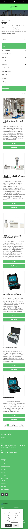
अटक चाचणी (4, 78)
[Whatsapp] (2, 494)
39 (20, 425)
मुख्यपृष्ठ (2, 508)
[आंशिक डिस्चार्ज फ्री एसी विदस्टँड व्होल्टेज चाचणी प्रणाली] (14, 163)
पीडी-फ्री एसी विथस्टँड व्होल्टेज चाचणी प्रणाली (13, 122)
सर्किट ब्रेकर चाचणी (6, 82)
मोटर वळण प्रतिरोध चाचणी (10, 348)
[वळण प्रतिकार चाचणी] (14, 385)
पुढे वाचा (14, 143)
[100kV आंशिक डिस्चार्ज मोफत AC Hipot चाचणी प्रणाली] (14, 223)
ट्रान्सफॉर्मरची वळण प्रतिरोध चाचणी (12, 294)
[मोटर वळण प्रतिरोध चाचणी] (14, 335)
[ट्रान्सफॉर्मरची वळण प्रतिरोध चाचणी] (14, 282)
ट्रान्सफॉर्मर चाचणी (6, 50)
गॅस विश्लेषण (4, 64)
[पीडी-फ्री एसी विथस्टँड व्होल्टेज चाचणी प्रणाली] (14, 108)
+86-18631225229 (5, 440)
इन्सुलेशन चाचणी (5, 68)
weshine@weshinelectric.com (9, 452)
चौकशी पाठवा (14, 148)
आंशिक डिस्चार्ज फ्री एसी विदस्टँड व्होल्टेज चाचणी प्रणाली (14, 177)
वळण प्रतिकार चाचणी (8, 398)
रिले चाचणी (4, 75)
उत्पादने (9, 20)
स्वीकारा (15, 525)
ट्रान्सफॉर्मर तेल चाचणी (6, 54)
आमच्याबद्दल (16, 508)
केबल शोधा (4, 61)
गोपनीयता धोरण (14, 522)
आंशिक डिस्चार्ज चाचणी (6, 71)
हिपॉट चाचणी (4, 57)
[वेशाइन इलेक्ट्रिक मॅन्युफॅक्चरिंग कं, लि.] (14, 7)
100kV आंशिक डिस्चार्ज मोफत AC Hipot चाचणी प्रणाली (12, 237)
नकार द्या (8, 525)
